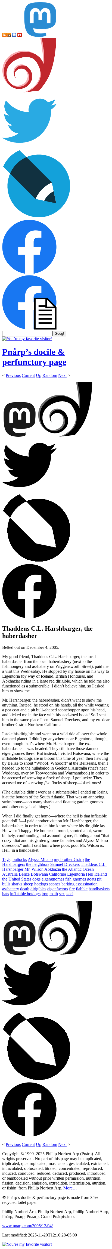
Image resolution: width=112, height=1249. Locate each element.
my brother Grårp (69, 859)
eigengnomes (53, 879)
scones (54, 884)
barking (67, 884)
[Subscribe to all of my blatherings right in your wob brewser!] (4, 35)
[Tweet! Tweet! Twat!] (29, 146)
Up (38, 375)
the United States (16, 879)
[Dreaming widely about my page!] (29, 91)
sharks (16, 884)
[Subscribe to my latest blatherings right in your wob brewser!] (9, 35)
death (24, 889)
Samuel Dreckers (65, 864)
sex (62, 893)
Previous (13, 375)
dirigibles (38, 889)
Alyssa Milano (40, 859)
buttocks (20, 859)
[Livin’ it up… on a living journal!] (37, 217)
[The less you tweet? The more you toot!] (40, 35)
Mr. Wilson (33, 869)
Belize (24, 874)
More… (70, 1188)
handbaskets (99, 889)
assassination (87, 884)
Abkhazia (52, 869)
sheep (28, 884)
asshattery (10, 889)
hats (5, 893)
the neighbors (37, 864)
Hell (89, 874)
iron (45, 893)
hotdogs (41, 884)
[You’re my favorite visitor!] (27, 338)
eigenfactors (57, 889)
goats (91, 879)
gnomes (79, 879)
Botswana (39, 874)
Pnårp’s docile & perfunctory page (34, 357)
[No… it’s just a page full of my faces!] (29, 328)
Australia (10, 874)
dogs (36, 879)
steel (69, 893)
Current (28, 375)
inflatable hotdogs (25, 893)
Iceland (100, 874)
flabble (82, 889)
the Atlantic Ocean (78, 869)
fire (72, 889)
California (57, 874)
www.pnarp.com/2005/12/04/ (27, 1225)
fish (68, 879)
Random (49, 375)
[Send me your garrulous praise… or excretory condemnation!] (19, 35)
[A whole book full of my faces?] (29, 272)
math (53, 893)
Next (62, 375)
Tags (6, 859)
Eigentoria (76, 874)
